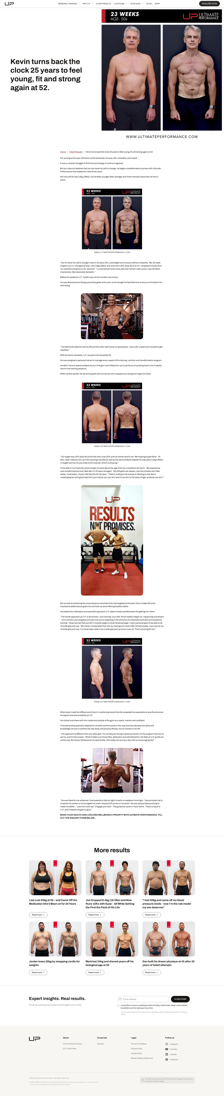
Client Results (75, 152)
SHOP (157, 4)
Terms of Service (154, 1081)
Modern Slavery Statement (142, 1058)
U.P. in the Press (69, 1049)
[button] (68, 3)
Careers (100, 1044)
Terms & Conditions (139, 1044)
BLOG (149, 4)
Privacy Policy (136, 1049)
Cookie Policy (136, 1053)
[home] (11, 4)
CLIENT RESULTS (103, 4)
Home (63, 152)
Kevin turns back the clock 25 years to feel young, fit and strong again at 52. (119, 152)
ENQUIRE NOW (209, 3)
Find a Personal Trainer (72, 1044)
